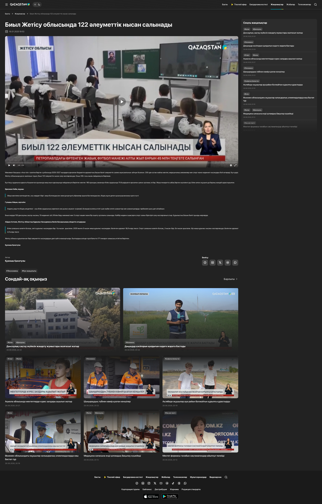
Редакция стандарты (191, 489)
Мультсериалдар (198, 477)
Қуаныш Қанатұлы (15, 260)
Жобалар (290, 4)
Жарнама (174, 489)
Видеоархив (216, 477)
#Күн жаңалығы (29, 271)
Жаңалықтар (277, 4)
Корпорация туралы (131, 489)
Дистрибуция (161, 489)
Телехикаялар (304, 4)
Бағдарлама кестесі (259, 4)
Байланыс (147, 489)
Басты (225, 4)
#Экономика (12, 271)
